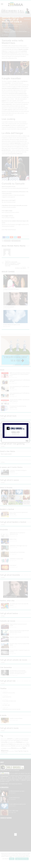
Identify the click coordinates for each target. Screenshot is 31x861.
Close (27, 440)
